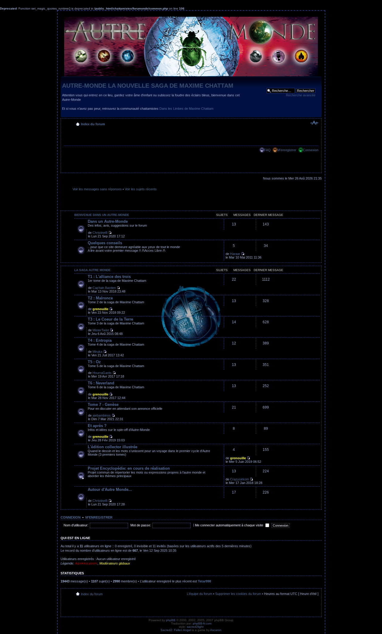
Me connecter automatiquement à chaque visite (229, 525)
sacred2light (195, 626)
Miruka (97, 351)
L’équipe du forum (199, 594)
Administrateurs (86, 563)
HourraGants (102, 373)
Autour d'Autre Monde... (110, 489)
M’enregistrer (286, 150)
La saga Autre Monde (92, 270)
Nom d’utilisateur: (76, 525)
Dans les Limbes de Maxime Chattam (186, 108)
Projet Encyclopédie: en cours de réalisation (129, 468)
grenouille (100, 309)
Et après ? (97, 425)
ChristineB (100, 232)
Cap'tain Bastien (104, 288)
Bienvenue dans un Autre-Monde (101, 215)
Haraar (235, 254)
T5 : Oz (94, 362)
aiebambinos (102, 415)
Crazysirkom (239, 479)
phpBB (170, 620)
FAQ (267, 150)
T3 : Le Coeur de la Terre (110, 319)
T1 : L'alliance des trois (109, 276)
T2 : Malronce (100, 298)
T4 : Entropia (100, 340)
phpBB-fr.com (202, 623)
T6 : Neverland (101, 383)
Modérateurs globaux (114, 563)
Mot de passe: (140, 525)
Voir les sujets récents (141, 189)
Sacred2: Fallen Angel (176, 630)
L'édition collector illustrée (112, 447)
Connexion (310, 150)
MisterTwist (101, 330)
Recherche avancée (300, 95)
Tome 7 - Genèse (103, 404)
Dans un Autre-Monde (108, 221)
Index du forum (93, 124)
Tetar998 (204, 581)
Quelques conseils (105, 243)
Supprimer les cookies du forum (238, 594)
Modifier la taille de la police (314, 123)
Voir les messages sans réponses (97, 189)
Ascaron (215, 630)
